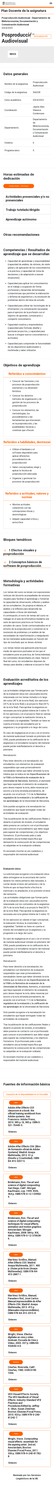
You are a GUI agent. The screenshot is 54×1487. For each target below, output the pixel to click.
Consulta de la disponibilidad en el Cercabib (27, 1094)
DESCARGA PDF (41, 36)
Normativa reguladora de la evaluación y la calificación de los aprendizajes (25, 797)
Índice (13, 54)
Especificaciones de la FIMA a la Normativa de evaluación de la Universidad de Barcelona (26, 777)
